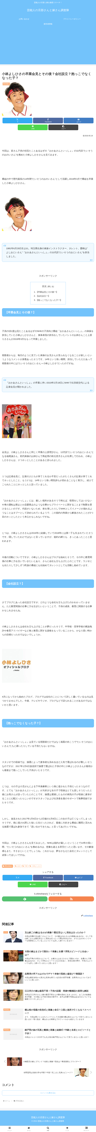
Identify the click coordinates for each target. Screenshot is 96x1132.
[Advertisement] (48, 46)
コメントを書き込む (48, 1093)
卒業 (26, 866)
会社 (18, 866)
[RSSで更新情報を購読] (71, 898)
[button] (63, 127)
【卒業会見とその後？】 (47, 292)
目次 (44, 286)
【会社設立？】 (43, 296)
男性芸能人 (8, 866)
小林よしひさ (36, 866)
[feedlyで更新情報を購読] (25, 898)
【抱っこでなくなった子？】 (49, 300)
